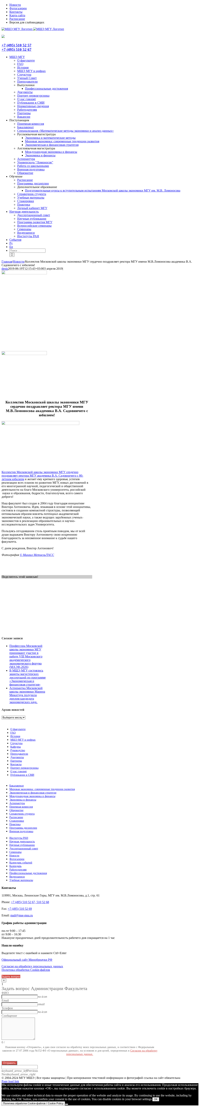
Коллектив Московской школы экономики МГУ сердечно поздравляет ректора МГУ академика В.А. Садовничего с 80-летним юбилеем (42, 475)
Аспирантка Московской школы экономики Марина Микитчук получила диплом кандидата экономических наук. (27, 695)
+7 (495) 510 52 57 (16, 45)
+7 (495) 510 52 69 (20, 908)
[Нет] (66, 1104)
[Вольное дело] (24, 354)
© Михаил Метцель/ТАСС (37, 555)
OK (156, 1099)
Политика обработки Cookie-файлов (26, 969)
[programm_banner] (24, 273)
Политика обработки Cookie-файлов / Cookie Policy (33, 1103)
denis (5, 268)
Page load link (10, 1081)
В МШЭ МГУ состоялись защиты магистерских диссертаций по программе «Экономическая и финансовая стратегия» (27, 677)
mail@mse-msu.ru (21, 915)
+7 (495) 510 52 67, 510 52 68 (30, 902)
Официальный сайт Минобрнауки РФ (27, 959)
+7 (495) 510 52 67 (16, 49)
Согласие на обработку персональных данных (32, 966)
